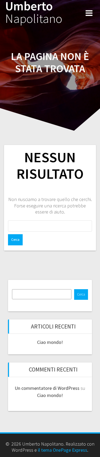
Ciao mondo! (50, 342)
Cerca (81, 294)
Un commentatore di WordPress (47, 388)
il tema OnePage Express (62, 450)
